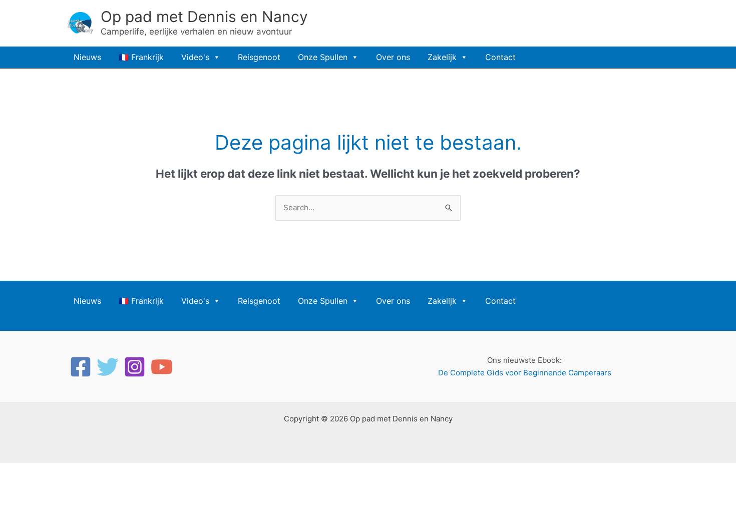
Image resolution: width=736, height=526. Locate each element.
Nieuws (87, 57)
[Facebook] (81, 367)
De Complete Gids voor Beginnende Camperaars (524, 372)
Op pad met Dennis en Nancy (204, 17)
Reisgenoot (259, 57)
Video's (195, 57)
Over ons (393, 57)
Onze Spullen (322, 57)
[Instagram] (135, 367)
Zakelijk (442, 57)
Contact (500, 57)
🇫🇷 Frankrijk (141, 57)
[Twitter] (108, 367)
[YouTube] (162, 367)
